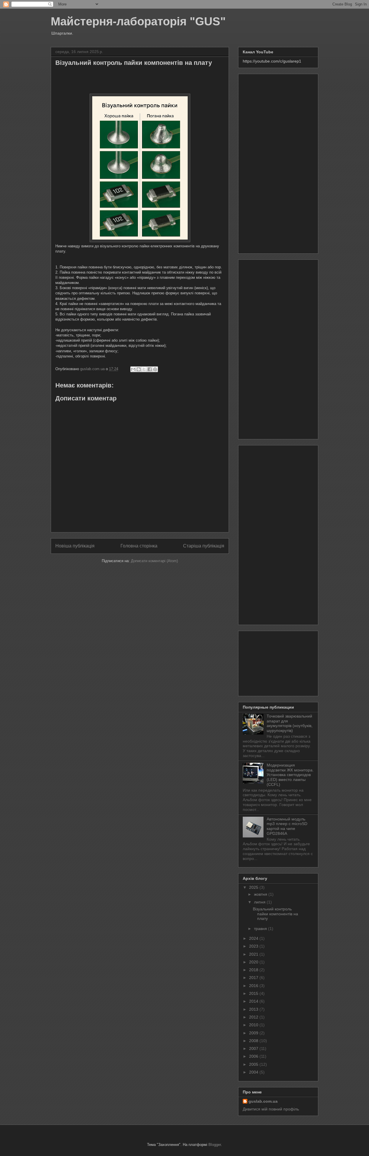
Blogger (214, 1144)
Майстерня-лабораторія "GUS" (138, 21)
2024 (254, 938)
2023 (254, 946)
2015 (254, 993)
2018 (254, 969)
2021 (254, 954)
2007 (254, 1048)
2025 (254, 887)
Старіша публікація (203, 545)
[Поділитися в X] (144, 369)
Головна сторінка (139, 545)
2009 (254, 1033)
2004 (254, 1072)
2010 (254, 1025)
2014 (254, 1001)
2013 (254, 1009)
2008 (254, 1040)
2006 (254, 1056)
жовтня (261, 894)
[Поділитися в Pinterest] (155, 369)
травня (261, 928)
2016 (254, 985)
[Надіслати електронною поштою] (133, 369)
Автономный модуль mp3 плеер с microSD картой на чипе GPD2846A (287, 826)
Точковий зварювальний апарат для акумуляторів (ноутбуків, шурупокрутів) (289, 723)
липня (260, 902)
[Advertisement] (278, 162)
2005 (254, 1064)
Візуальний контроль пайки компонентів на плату (275, 914)
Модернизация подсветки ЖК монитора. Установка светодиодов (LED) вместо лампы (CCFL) (290, 775)
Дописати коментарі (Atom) (154, 561)
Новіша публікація (75, 545)
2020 (254, 962)
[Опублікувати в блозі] (139, 369)
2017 (254, 977)
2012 (254, 1017)
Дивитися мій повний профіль (271, 1109)
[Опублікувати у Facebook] (150, 369)
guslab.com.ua (263, 1101)
